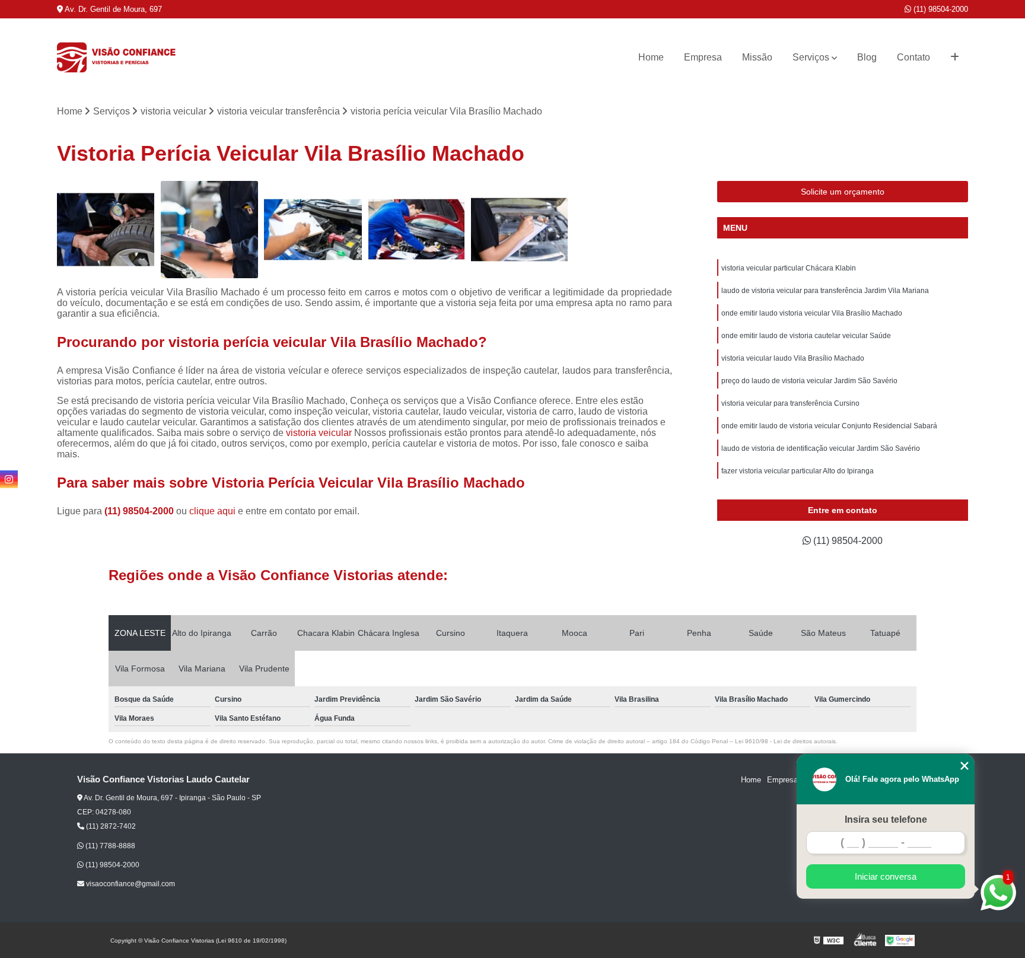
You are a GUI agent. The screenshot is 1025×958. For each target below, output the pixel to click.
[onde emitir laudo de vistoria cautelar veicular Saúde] (312, 229)
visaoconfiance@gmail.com (129, 884)
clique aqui (212, 511)
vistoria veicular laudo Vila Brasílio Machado (792, 358)
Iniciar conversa (885, 876)
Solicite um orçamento (842, 191)
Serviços (810, 57)
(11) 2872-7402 (110, 826)
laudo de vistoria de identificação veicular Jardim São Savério (820, 448)
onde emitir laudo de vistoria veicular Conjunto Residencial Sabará (829, 426)
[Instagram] (9, 479)
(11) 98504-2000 (939, 9)
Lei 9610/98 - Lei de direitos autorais (785, 741)
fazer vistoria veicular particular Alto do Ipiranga (797, 471)
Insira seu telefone (886, 819)
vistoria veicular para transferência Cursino (790, 403)
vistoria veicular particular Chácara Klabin (788, 268)
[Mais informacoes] (954, 57)
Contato (913, 57)
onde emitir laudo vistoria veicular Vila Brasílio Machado (811, 313)
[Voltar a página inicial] (116, 57)
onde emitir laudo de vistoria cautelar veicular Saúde (806, 336)
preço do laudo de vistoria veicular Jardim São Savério (809, 381)
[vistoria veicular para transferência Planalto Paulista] (416, 229)
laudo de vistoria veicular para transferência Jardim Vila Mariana (825, 291)
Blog (867, 57)
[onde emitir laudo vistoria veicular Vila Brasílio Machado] (519, 229)
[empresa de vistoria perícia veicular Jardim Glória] (105, 229)
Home (651, 57)
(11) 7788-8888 (109, 846)
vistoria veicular (319, 433)
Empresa (703, 57)
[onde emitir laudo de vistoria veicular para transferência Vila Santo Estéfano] (209, 229)
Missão (757, 57)
